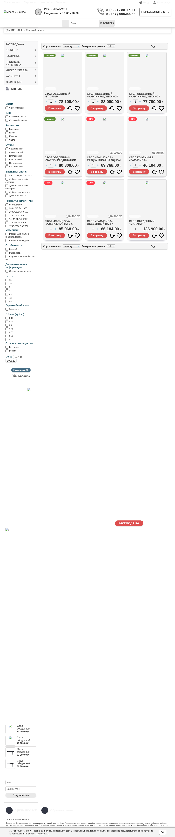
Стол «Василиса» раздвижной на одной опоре (104, 160)
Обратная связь (61, 810)
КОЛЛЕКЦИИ (14, 82)
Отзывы (61, 2)
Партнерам (30, 2)
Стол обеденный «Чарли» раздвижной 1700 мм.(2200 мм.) (102, 96)
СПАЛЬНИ (12, 50)
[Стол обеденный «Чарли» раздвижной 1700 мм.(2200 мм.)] (10, 729)
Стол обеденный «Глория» (23, 740)
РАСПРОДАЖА (15, 44)
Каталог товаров (14, 24)
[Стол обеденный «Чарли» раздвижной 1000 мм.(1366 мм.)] (10, 752)
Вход (146, 2)
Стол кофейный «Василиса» (141, 159)
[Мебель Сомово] (17, 11)
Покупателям (12, 2)
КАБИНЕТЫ (13, 76)
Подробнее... (42, 833)
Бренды (16, 88)
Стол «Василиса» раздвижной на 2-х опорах (59, 224)
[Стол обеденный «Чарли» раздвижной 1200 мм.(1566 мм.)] (10, 764)
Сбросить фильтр (21, 375)
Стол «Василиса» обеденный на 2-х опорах (100, 224)
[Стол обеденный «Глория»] (10, 740)
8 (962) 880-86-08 (120, 14)
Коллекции (48, 23)
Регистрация (164, 2)
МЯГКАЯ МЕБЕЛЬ (17, 70)
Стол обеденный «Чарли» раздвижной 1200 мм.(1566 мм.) (60, 160)
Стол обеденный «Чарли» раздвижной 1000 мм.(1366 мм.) (144, 96)
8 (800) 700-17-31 (120, 10)
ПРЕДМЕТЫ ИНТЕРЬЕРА (13, 63)
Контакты (47, 2)
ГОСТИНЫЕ (13, 55)
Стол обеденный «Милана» (141, 222)
